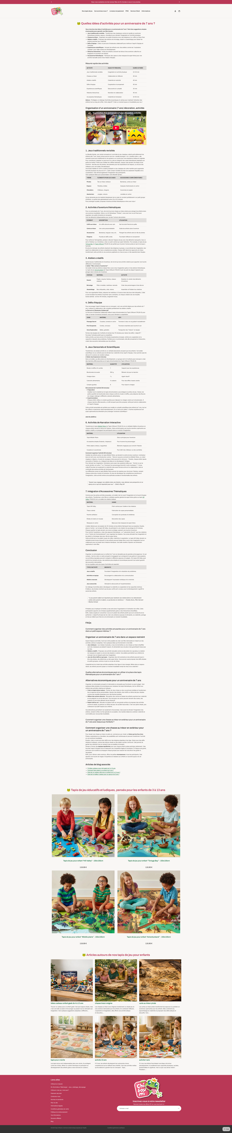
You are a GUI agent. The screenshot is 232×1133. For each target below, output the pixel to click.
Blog (52, 1121)
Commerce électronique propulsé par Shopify (74, 1127)
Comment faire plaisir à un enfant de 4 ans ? (100, 770)
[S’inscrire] (178, 1108)
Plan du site (54, 1102)
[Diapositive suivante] (179, 2)
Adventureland (99, 270)
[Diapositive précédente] (51, 2)
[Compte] (175, 11)
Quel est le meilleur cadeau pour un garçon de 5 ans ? (103, 774)
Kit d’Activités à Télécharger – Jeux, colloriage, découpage (68, 1087)
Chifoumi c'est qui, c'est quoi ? (60, 1090)
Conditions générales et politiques (116, 1127)
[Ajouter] (111, 854)
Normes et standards (57, 1099)
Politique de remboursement (59, 1112)
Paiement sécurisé (56, 1093)
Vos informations (56, 1115)
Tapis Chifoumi (99, 244)
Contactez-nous (55, 1096)
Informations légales (57, 1106)
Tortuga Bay (89, 244)
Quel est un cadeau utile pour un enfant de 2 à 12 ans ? (103, 772)
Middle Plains (102, 426)
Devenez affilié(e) (56, 1118)
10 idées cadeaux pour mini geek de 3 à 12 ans (101, 768)
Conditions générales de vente (60, 1109)
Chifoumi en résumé (56, 1084)
